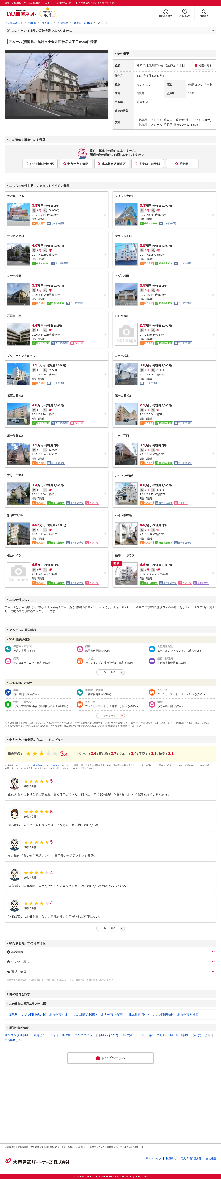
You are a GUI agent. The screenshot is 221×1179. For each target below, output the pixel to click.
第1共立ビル (201, 1035)
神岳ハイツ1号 (109, 1035)
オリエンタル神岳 (17, 1035)
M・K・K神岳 (179, 1035)
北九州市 (47, 23)
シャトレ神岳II (60, 1035)
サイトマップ (153, 1158)
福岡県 (32, 23)
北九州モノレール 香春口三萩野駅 (162, 120)
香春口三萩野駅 (83, 23)
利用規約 (171, 1158)
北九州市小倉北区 (42, 164)
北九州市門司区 (139, 1014)
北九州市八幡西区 (189, 1014)
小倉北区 (63, 23)
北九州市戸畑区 (77, 164)
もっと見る (109, 928)
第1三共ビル (157, 1035)
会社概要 (211, 1158)
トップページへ (113, 1058)
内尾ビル (39, 1035)
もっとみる (109, 672)
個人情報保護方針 (191, 1158)
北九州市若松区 (163, 1014)
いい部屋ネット (14, 23)
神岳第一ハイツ (133, 1035)
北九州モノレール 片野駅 (156, 124)
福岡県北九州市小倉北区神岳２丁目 (161, 65)
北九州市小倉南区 (113, 1014)
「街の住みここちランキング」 (46, 765)
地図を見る (205, 65)
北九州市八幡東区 (114, 164)
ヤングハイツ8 (84, 1035)
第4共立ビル (13, 1040)
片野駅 (184, 164)
